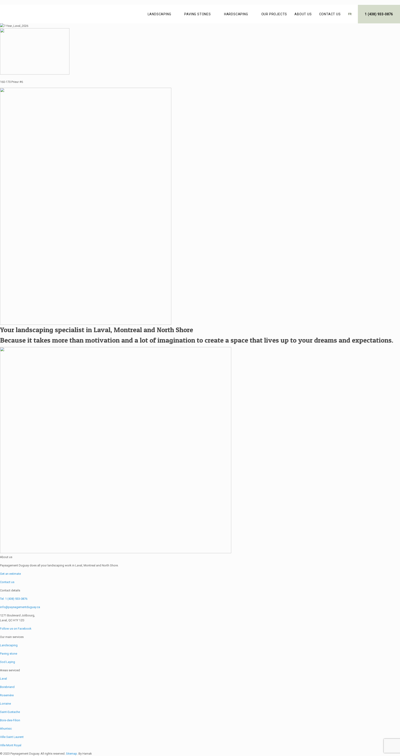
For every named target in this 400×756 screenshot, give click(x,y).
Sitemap (71, 753)
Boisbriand (7, 687)
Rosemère (7, 695)
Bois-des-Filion (10, 720)
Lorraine (5, 703)
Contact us (7, 582)
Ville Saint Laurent (12, 737)
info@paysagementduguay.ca (20, 607)
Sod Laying (7, 662)
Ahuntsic (6, 728)
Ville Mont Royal (10, 745)
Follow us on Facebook (15, 628)
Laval (3, 678)
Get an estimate (10, 573)
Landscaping (9, 645)
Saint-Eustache (10, 712)
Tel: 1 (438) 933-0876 (13, 598)
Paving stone (8, 653)
